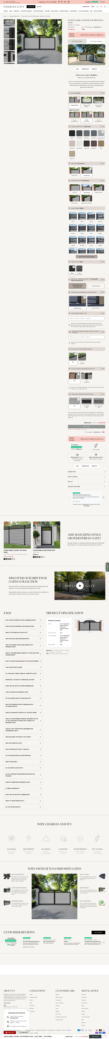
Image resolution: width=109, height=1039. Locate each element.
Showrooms (85, 6)
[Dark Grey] (6, 555)
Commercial (84, 997)
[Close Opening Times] (28, 1010)
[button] (15, 1031)
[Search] (97, 6)
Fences (31, 994)
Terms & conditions (59, 1002)
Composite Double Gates (14, 16)
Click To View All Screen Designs (86, 254)
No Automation (96, 284)
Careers (83, 1025)
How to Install (84, 1002)
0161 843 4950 (7, 1002)
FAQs (83, 1005)
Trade (92, 6)
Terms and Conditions (66, 1030)
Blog (82, 1019)
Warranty (58, 1005)
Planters (31, 1000)
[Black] (4, 555)
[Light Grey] (12, 555)
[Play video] (79, 582)
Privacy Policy (58, 1030)
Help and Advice (85, 1008)
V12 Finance (58, 1014)
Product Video (78, 39)
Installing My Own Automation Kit (77, 284)
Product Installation (97, 39)
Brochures (84, 1022)
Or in (82, 27)
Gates (31, 1002)
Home (5, 16)
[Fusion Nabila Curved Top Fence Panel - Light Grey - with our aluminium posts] (17, 531)
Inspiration (84, 1000)
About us (57, 994)
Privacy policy (58, 1000)
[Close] (107, 561)
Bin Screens (32, 1005)
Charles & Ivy (11, 1030)
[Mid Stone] (14, 555)
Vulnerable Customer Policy (61, 1016)
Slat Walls (32, 1008)
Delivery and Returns (30, 1030)
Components (32, 1011)
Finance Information (86, 1016)
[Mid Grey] (8, 555)
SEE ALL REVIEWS (98, 928)
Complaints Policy (59, 1019)
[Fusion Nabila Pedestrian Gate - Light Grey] (46, 531)
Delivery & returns (59, 997)
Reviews (83, 1014)
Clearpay (57, 1011)
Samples (107, 567)
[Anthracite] (10, 555)
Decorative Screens (33, 997)
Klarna (57, 1008)
